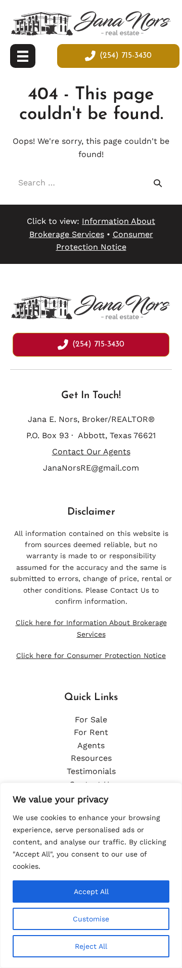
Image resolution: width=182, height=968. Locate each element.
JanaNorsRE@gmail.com (91, 468)
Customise (91, 919)
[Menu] (22, 56)
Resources (91, 758)
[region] (91, 875)
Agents (91, 745)
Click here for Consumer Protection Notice (91, 655)
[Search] (158, 183)
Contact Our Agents (91, 451)
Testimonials (91, 771)
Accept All (91, 891)
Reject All (91, 946)
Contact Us (129, 590)
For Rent (91, 732)
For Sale (91, 719)
